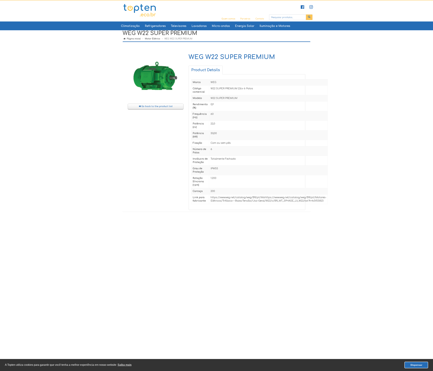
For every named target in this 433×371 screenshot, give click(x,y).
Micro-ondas (221, 26)
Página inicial (133, 39)
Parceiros (245, 19)
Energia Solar (244, 26)
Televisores (178, 26)
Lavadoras (199, 26)
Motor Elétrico (152, 39)
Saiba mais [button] (125, 364)
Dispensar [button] (416, 365)
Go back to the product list (157, 106)
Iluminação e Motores (274, 26)
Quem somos (228, 19)
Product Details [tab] (205, 70)
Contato (259, 19)
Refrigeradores (155, 26)
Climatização (130, 26)
